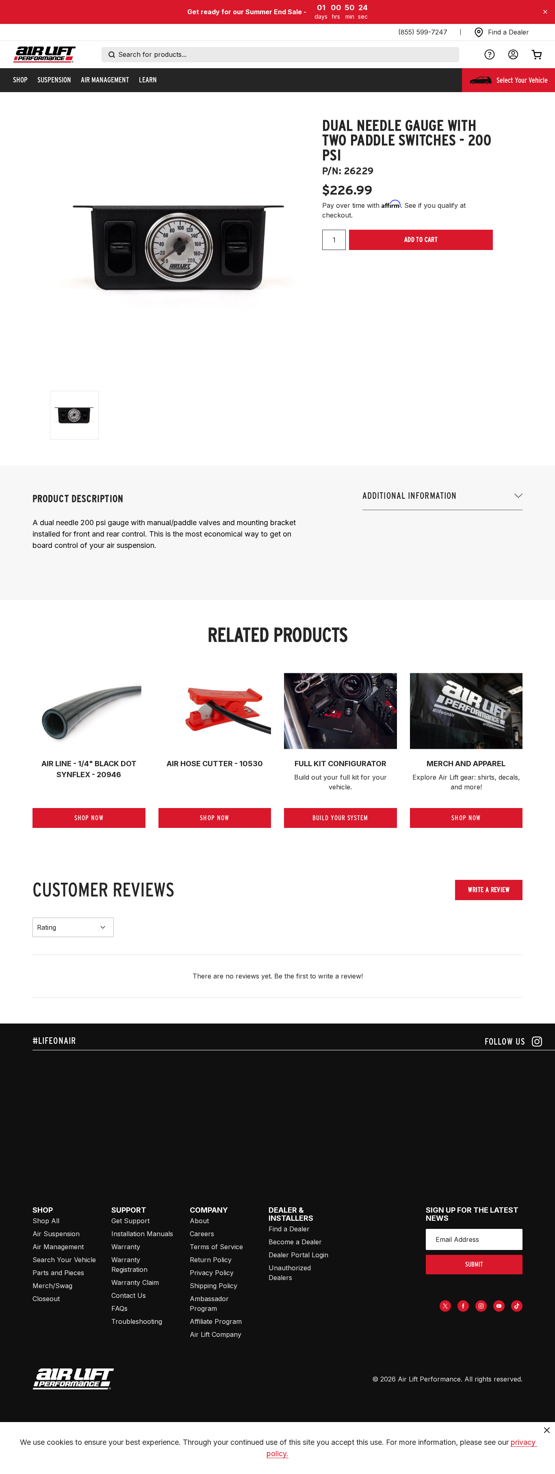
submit (474, 1264)
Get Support (130, 1221)
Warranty (125, 1247)
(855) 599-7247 (422, 32)
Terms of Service (216, 1247)
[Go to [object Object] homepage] (73, 1379)
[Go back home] (44, 54)
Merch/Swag (52, 1286)
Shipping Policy (213, 1286)
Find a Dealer (289, 1229)
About (199, 1221)
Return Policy (211, 1260)
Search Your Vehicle (64, 1260)
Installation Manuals (142, 1234)
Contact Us (128, 1295)
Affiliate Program (216, 1321)
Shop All (46, 1221)
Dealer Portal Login (298, 1255)
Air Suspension (56, 1234)
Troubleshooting (136, 1321)
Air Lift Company (215, 1334)
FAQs (119, 1308)
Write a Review (488, 890)
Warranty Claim (135, 1282)
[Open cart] (536, 54)
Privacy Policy (212, 1273)
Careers (202, 1234)
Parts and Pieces (58, 1273)
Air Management (58, 1247)
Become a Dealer (295, 1242)
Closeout (46, 1299)
